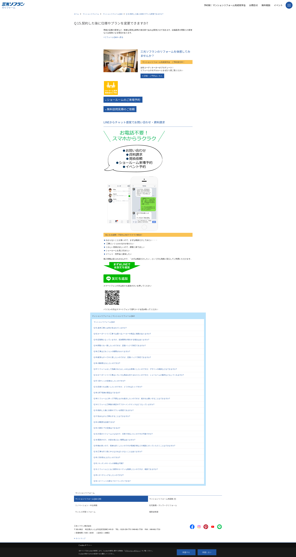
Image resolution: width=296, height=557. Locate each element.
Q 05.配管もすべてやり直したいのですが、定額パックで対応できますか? (122, 357)
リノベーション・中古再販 (86, 505)
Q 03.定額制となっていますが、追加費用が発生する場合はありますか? (121, 340)
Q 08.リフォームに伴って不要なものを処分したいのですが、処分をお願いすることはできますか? (132, 398)
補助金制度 (153, 511)
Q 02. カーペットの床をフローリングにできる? (112, 481)
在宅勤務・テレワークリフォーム (163, 505)
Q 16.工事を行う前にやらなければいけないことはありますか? (118, 451)
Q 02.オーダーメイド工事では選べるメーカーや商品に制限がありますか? (122, 334)
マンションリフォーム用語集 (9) (162, 498)
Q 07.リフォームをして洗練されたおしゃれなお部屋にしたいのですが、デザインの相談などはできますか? (135, 369)
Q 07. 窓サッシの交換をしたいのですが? (109, 381)
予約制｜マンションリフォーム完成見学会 (225, 5)
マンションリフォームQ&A (104, 322)
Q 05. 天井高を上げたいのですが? (107, 457)
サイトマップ (80, 538)
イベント (278, 5)
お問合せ (253, 5)
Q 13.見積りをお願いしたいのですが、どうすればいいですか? (118, 387)
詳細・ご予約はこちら (153, 76)
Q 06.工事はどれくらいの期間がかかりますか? (112, 351)
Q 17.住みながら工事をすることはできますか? (112, 416)
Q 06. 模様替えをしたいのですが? (107, 363)
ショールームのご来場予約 (124, 100)
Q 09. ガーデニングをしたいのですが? (108, 475)
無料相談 (266, 5)
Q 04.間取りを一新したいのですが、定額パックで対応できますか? (120, 345)
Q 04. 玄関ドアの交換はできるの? (107, 428)
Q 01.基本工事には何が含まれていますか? (110, 328)
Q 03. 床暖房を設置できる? (104, 422)
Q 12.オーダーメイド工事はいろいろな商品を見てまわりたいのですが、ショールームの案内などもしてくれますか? (139, 375)
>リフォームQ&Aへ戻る (113, 37)
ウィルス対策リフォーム (85, 511)
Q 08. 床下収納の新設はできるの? (107, 393)
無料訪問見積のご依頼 (121, 109)
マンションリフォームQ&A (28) (88, 498)
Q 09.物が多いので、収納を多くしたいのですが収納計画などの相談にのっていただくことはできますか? (134, 446)
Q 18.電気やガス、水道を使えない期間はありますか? (114, 440)
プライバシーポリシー (132, 551)
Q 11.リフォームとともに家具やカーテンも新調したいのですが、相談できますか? (126, 469)
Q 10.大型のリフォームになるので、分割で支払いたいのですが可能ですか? (123, 434)
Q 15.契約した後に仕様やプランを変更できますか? (113, 410)
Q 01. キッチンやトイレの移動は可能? (108, 463)
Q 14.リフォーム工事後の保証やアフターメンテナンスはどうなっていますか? (124, 404)
